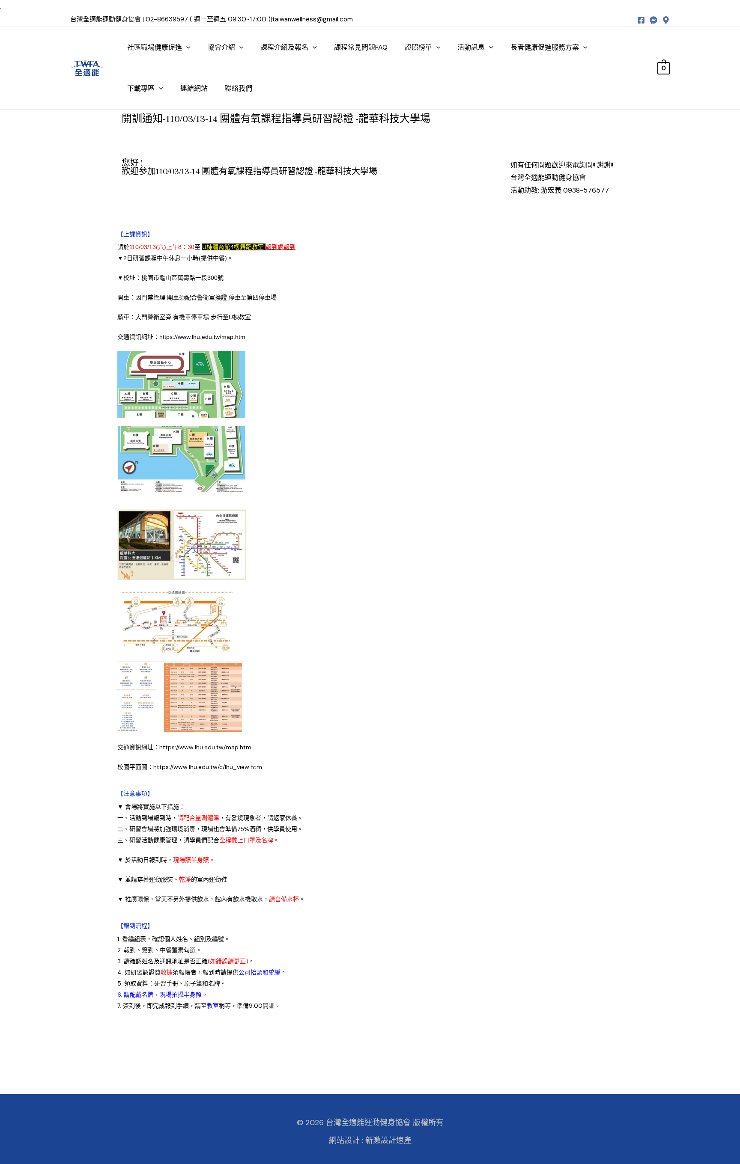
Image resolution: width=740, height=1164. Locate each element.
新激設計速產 (388, 1140)
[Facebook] (641, 20)
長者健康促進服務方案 (544, 47)
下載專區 (141, 88)
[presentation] (186, 47)
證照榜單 (418, 47)
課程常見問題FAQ (361, 47)
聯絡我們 (238, 88)
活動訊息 (471, 47)
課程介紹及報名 (284, 47)
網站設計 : (346, 1140)
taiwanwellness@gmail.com (312, 19)
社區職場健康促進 (154, 47)
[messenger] (653, 20)
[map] (666, 20)
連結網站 (194, 88)
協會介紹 (221, 47)
